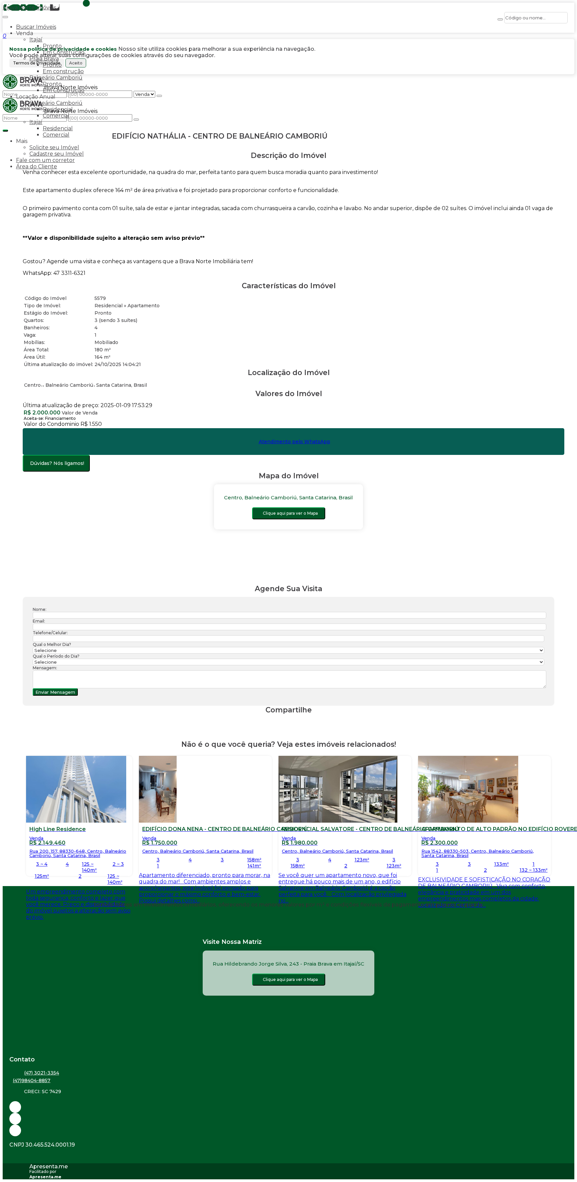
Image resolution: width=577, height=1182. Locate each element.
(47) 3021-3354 (41, 1073)
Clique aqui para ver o (290, 513)
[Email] (288, 1107)
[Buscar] (500, 19)
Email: (39, 621)
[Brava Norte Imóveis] (288, 1130)
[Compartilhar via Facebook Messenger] (295, 722)
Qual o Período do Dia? (56, 656)
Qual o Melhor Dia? (52, 644)
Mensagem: (45, 667)
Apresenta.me (48, 1166)
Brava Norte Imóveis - (31, 7)
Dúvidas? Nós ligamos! (57, 463)
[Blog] (288, 1119)
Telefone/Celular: (50, 632)
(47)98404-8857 (31, 1080)
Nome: (39, 609)
